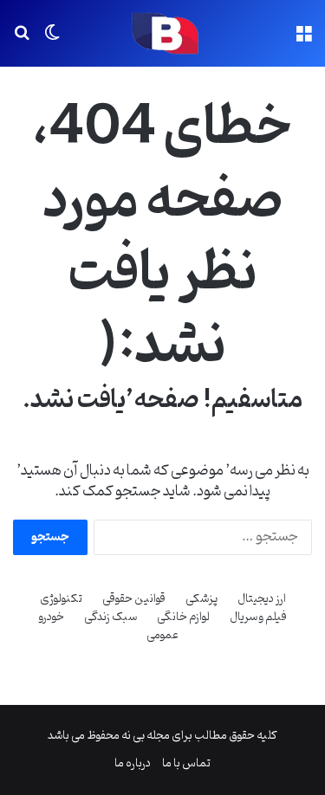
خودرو (51, 617)
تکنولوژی (61, 599)
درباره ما (132, 763)
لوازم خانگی (183, 617)
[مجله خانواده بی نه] (163, 33)
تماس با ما (186, 763)
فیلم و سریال (258, 617)
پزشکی (201, 599)
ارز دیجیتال (261, 599)
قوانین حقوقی (134, 599)
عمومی (162, 635)
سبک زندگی (110, 617)
